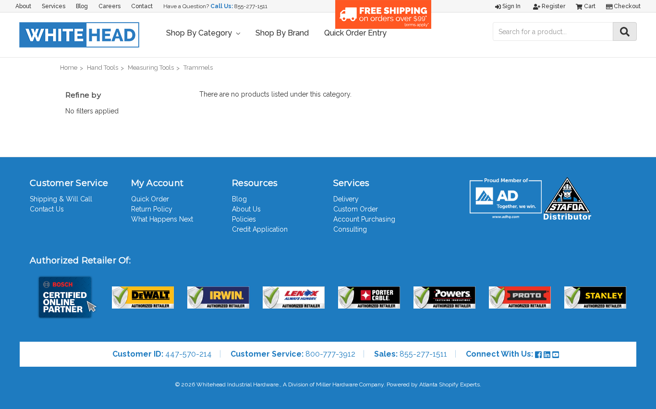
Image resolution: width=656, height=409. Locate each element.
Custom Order (355, 209)
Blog (82, 6)
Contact (142, 6)
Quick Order (150, 199)
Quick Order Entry (355, 32)
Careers (109, 6)
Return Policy (151, 209)
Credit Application (260, 229)
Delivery (346, 199)
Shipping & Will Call (61, 199)
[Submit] (625, 31)
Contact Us (47, 209)
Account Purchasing (364, 219)
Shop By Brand (282, 32)
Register (552, 6)
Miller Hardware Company (350, 384)
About (23, 6)
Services (53, 6)
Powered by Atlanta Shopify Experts (433, 384)
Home (68, 67)
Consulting (350, 229)
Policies (244, 219)
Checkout (626, 6)
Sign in (511, 6)
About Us (246, 209)
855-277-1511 (250, 6)
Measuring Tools (151, 67)
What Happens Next (162, 219)
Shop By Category (200, 32)
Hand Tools (102, 67)
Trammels (198, 67)
